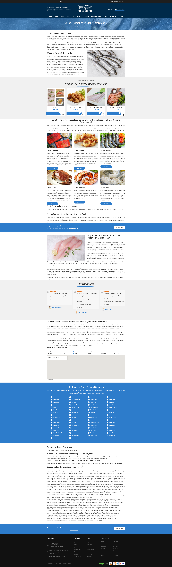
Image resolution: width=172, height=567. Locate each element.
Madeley (90, 351)
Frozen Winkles (112, 435)
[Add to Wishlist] (63, 114)
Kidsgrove (50, 351)
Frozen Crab (111, 402)
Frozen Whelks (56, 435)
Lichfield (76, 351)
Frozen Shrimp (112, 428)
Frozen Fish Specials (113, 407)
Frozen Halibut (56, 412)
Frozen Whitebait (75, 435)
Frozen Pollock (112, 420)
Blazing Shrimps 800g (76, 108)
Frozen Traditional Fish (58, 433)
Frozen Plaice (93, 420)
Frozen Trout (74, 433)
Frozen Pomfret (56, 423)
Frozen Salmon (56, 425)
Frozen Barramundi (76, 400)
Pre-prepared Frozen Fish (77, 438)
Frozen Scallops (93, 425)
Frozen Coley (93, 402)
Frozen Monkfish (56, 417)
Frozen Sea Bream (76, 428)
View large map (50, 380)
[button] (112, 550)
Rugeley (50, 353)
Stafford (63, 353)
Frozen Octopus (112, 417)
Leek (63, 351)
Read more (52, 113)
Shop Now (52, 168)
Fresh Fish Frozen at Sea (114, 397)
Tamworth (103, 353)
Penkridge (116, 351)
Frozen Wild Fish (93, 435)
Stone (89, 353)
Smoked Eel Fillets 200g (96, 108)
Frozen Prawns (75, 423)
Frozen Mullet (75, 417)
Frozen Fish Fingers (76, 407)
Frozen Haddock (93, 410)
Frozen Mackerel (112, 415)
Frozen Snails (56, 430)
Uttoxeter (116, 353)
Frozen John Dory (56, 415)
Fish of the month (94, 397)
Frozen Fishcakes (56, 410)
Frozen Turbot (112, 433)
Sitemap (69, 563)
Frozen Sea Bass (56, 428)
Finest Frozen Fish (75, 397)
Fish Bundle (56, 108)
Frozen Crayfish (56, 405)
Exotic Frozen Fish (57, 397)
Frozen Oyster (56, 420)
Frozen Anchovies (56, 400)
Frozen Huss (111, 412)
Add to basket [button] (93, 113)
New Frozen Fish (56, 438)
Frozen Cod (74, 402)
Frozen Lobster (93, 415)
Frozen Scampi (112, 425)
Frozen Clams (112, 400)
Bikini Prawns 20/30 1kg (116, 108)
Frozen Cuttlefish (75, 405)
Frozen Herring (75, 412)
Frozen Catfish (93, 400)
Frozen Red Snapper (94, 423)
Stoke (76, 353)
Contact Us (119, 227)
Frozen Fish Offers (94, 407)
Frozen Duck (111, 405)
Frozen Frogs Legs (75, 410)
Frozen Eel (55, 407)
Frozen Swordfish (94, 430)
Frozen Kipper (74, 415)
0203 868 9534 (59, 74)
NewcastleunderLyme (106, 351)
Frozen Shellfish (93, 428)
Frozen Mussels (93, 417)
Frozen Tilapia (112, 430)
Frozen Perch (74, 420)
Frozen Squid (74, 430)
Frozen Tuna (93, 433)
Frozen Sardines (75, 425)
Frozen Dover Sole (94, 405)
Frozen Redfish (112, 423)
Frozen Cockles (56, 402)
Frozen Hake (111, 410)
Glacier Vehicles (61, 557)
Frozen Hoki (92, 412)
